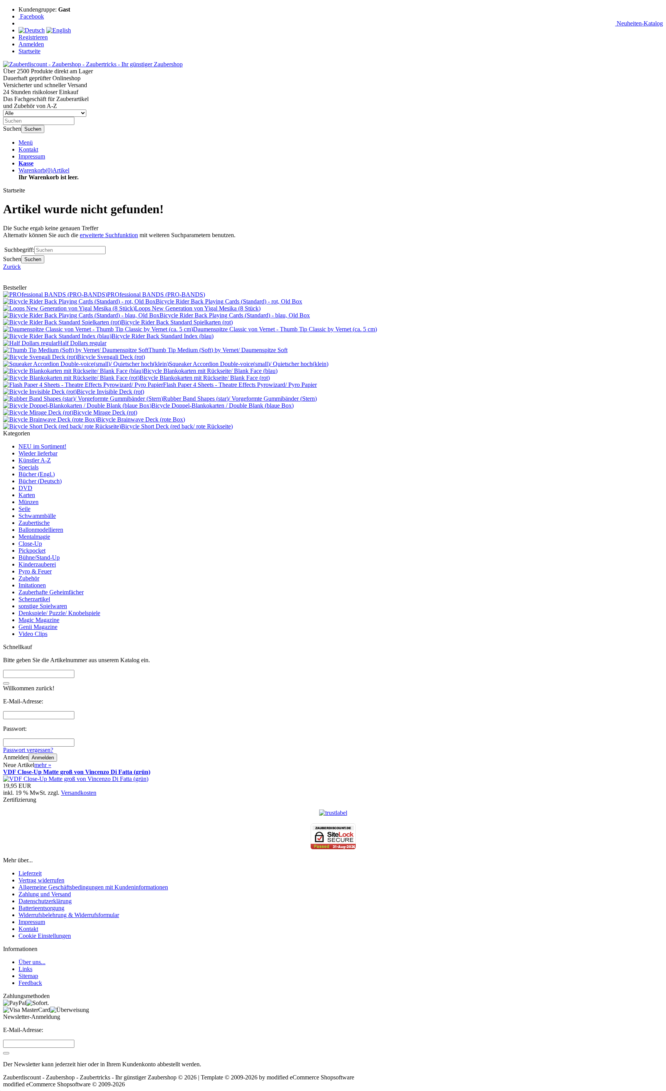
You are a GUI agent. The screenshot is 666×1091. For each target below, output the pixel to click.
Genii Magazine (37, 627)
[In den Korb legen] (6, 683)
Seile (24, 509)
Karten (26, 495)
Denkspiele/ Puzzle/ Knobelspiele (59, 613)
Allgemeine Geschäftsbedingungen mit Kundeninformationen (93, 887)
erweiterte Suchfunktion (109, 235)
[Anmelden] (6, 1053)
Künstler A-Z (34, 460)
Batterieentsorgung (41, 908)
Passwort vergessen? (28, 750)
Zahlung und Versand (44, 894)
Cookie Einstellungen (44, 935)
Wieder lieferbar (37, 453)
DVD (25, 488)
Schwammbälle (37, 516)
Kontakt (28, 149)
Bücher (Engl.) (36, 474)
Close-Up (30, 543)
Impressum (31, 156)
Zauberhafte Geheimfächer (51, 592)
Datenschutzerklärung (45, 901)
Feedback (30, 983)
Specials (28, 467)
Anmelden (43, 757)
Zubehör (28, 578)
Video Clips (32, 634)
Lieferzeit (30, 873)
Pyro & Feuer (35, 571)
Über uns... (31, 962)
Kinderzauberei (37, 564)
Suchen (32, 129)
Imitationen (32, 585)
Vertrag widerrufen (41, 880)
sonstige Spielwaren (42, 606)
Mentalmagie (34, 536)
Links (25, 969)
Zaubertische (34, 522)
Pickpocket (31, 550)
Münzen (28, 502)
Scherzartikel (34, 599)
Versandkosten (78, 792)
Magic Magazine (38, 620)
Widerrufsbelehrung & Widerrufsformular (68, 915)
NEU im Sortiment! (42, 446)
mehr (42, 765)
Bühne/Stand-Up (39, 557)
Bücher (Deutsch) (40, 481)
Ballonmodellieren (40, 529)
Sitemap (28, 976)
